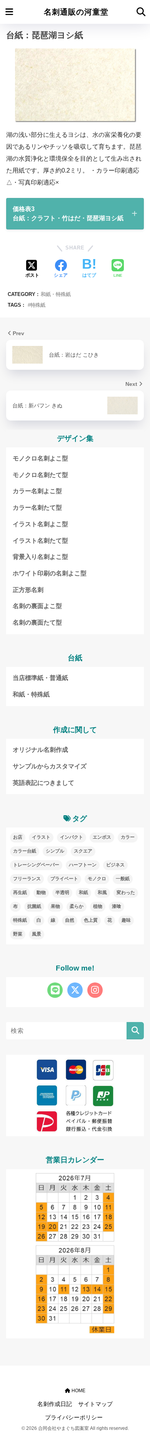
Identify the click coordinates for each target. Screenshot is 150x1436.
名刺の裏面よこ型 (37, 606)
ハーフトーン (83, 865)
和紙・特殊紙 (56, 294)
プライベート (64, 878)
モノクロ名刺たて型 (40, 475)
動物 (41, 892)
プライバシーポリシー (74, 1417)
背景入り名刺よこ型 (40, 556)
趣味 (126, 920)
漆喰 (116, 906)
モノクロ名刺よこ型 (40, 458)
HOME (77, 1390)
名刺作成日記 (54, 1404)
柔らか (76, 906)
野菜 (17, 934)
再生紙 (20, 892)
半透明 (62, 892)
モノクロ (97, 878)
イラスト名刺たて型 (40, 540)
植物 (97, 906)
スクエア (83, 851)
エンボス (102, 837)
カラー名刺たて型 (37, 507)
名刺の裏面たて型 (37, 622)
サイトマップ (95, 1404)
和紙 (83, 892)
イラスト (41, 837)
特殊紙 (37, 305)
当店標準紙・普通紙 (40, 678)
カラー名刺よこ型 (37, 491)
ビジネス (115, 865)
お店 (17, 837)
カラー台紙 (24, 851)
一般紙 (123, 878)
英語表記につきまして (43, 782)
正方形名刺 (28, 590)
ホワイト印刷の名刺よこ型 (50, 573)
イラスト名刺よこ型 (40, 524)
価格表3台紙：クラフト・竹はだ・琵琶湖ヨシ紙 (68, 213)
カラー (128, 837)
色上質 (91, 920)
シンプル (55, 851)
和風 (102, 892)
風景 (36, 934)
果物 (55, 906)
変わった (126, 892)
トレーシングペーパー (36, 865)
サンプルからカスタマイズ (50, 766)
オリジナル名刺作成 (40, 749)
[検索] (135, 1030)
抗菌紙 (34, 906)
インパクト (71, 837)
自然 (69, 920)
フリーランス (27, 878)
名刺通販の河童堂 (76, 12)
